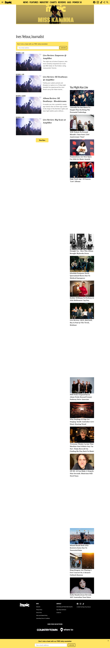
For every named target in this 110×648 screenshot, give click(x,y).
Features (34, 2)
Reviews (62, 2)
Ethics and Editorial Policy (41, 615)
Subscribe (63, 48)
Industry (44, 2)
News (25, 2)
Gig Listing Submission (61, 609)
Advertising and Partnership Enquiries (64, 606)
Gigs (69, 2)
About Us (38, 606)
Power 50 (77, 2)
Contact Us (58, 612)
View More (42, 140)
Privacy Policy (39, 609)
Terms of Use (39, 612)
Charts (53, 2)
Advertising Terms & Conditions (43, 618)
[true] (108, 641)
